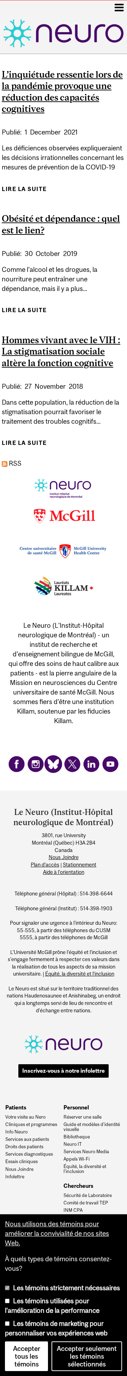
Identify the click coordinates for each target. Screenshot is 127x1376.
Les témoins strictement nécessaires (66, 1288)
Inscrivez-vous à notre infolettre (63, 1070)
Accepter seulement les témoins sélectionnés (87, 1356)
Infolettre (14, 1176)
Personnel (76, 1107)
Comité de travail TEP (86, 1203)
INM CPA (73, 1210)
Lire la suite (24, 191)
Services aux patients (27, 1139)
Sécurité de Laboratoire (88, 1195)
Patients (15, 1107)
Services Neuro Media (86, 1151)
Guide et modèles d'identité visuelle (92, 1127)
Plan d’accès (45, 865)
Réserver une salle (83, 1117)
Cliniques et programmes (31, 1124)
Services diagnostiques (29, 1154)
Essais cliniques (21, 1161)
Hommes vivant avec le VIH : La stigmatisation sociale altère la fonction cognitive (61, 351)
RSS (14, 463)
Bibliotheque (77, 1136)
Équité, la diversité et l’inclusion (79, 974)
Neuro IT (73, 1144)
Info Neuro (16, 1132)
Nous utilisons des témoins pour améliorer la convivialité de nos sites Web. (57, 1233)
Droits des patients (24, 1146)
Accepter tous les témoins (26, 1356)
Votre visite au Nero (25, 1117)
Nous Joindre (64, 857)
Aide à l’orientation (63, 872)
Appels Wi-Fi (77, 1159)
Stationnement (79, 865)
